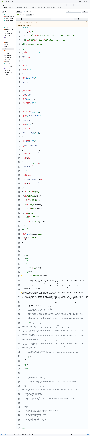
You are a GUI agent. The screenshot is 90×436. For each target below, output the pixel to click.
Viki (6, 5)
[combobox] (73, 12)
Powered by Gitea (5, 434)
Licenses (83, 434)
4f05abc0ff (29, 14)
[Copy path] (31, 11)
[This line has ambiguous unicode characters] (21, 275)
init (33, 14)
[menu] (73, 434)
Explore (7, 1)
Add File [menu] (84, 11)
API (88, 434)
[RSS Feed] (64, 5)
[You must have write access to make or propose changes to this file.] (86, 19)
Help (12, 1)
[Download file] (76, 19)
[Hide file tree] (3, 12)
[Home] (2, 1)
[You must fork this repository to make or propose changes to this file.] (83, 19)
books (9, 5)
